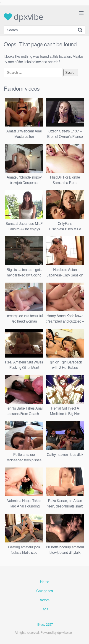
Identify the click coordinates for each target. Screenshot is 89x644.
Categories (44, 590)
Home (44, 581)
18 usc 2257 (44, 624)
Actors (44, 599)
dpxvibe (27, 17)
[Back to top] (81, 635)
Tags (44, 609)
